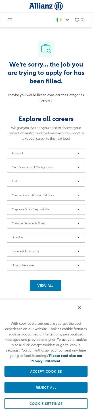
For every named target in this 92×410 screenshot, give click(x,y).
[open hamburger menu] (10, 20)
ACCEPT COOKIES (46, 371)
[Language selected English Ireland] (63, 20)
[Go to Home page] (46, 5)
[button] (45, 285)
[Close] (79, 308)
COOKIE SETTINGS (46, 404)
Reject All (46, 387)
